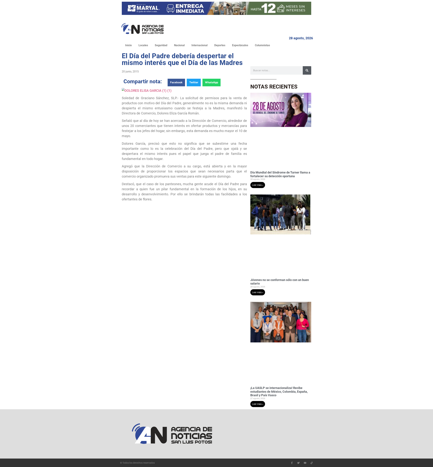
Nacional (179, 45)
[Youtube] (305, 463)
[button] (176, 82)
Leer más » (257, 185)
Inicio (128, 45)
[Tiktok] (311, 463)
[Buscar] (307, 70)
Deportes (219, 45)
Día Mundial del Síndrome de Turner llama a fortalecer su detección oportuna (280, 174)
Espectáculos (240, 45)
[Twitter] (298, 463)
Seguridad (161, 45)
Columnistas (262, 45)
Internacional (199, 45)
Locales (143, 45)
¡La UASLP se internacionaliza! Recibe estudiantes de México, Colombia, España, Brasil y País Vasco (279, 391)
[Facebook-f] (292, 463)
